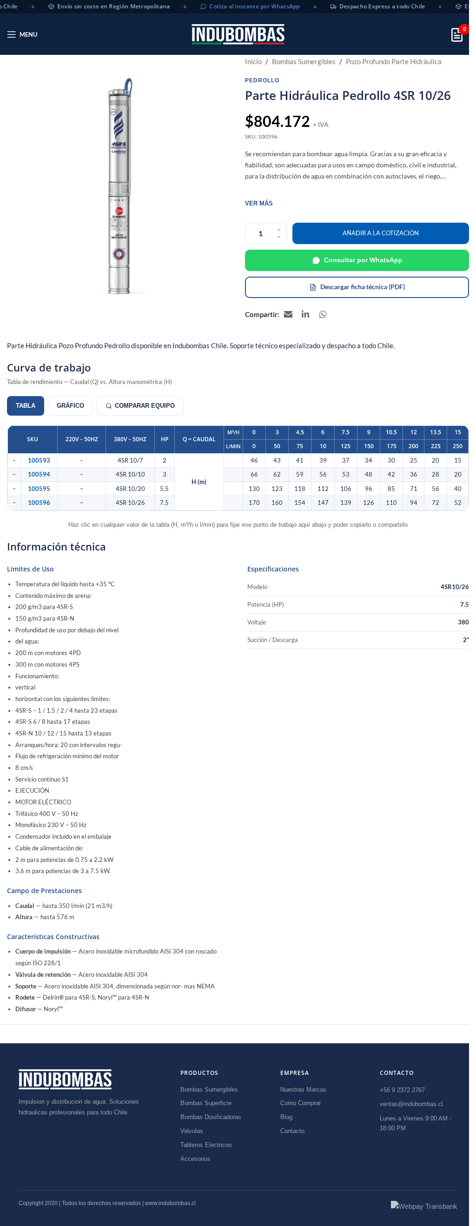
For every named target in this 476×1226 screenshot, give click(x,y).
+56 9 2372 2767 (402, 1090)
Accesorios (195, 1158)
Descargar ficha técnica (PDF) (362, 287)
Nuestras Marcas (303, 1089)
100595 (39, 488)
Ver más (259, 203)
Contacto (292, 1130)
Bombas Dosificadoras (210, 1116)
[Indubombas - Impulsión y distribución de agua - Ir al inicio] (65, 1079)
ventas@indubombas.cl (411, 1103)
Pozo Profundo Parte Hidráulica (394, 61)
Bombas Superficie (205, 1103)
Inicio (253, 61)
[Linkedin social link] (306, 314)
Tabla (25, 405)
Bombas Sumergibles (304, 61)
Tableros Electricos (206, 1144)
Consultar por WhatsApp (363, 260)
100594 (39, 474)
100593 (39, 460)
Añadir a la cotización (381, 233)
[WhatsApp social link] (324, 314)
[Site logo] (238, 34)
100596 (39, 502)
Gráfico (70, 405)
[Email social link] (288, 314)
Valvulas (191, 1130)
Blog (286, 1116)
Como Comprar (300, 1103)
